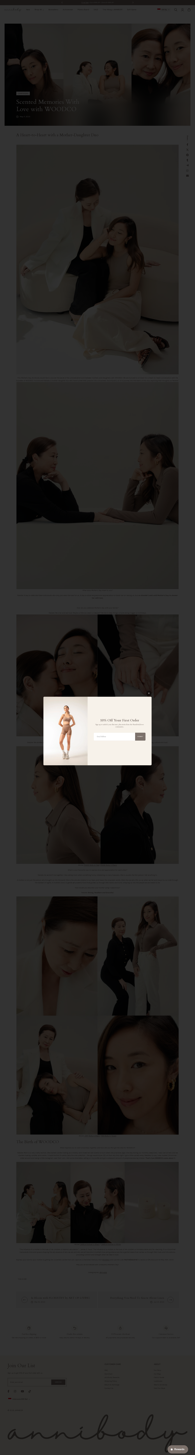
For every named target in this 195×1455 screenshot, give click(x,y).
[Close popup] (149, 693)
